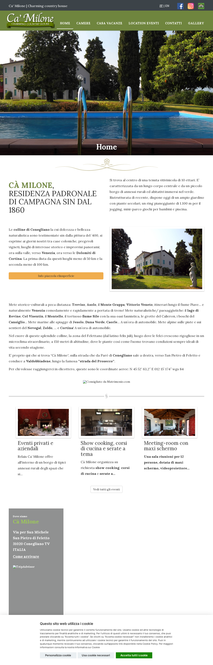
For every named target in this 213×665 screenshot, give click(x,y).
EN (167, 5)
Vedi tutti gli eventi (106, 489)
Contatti (173, 23)
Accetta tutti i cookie (134, 655)
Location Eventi (144, 23)
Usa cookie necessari (96, 655)
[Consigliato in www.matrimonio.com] (106, 382)
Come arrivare (26, 556)
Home (65, 23)
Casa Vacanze (109, 23)
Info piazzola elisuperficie (56, 276)
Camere (83, 23)
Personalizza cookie (58, 655)
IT (161, 5)
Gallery (196, 23)
